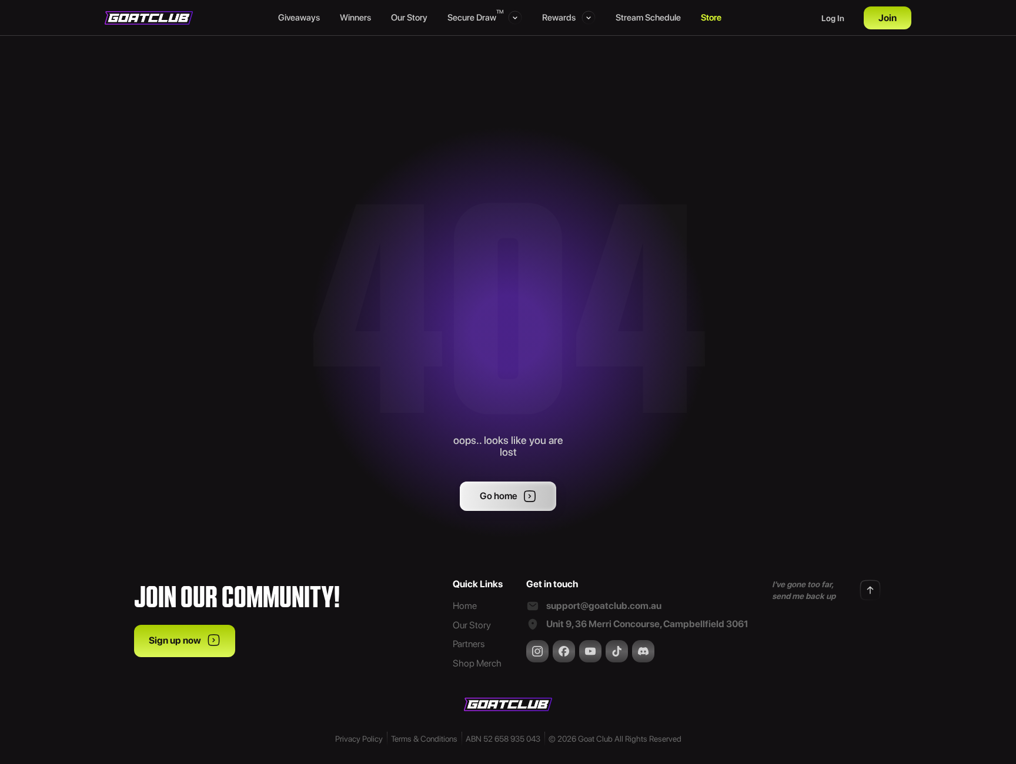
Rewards (559, 17)
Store (711, 17)
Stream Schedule (648, 17)
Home (465, 605)
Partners (468, 643)
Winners (355, 17)
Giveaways (299, 17)
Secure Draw (474, 17)
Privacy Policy (359, 738)
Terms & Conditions (424, 738)
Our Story (409, 17)
